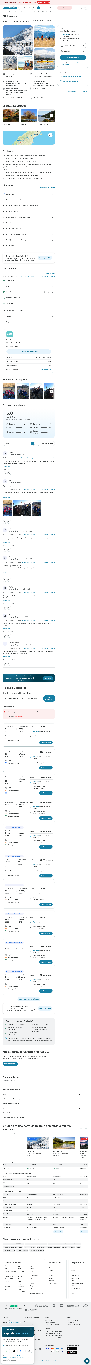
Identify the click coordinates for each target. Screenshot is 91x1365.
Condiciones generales (59, 1360)
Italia (31, 1271)
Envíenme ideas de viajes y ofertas (17, 1345)
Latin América (9, 1276)
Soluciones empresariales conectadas (35, 1324)
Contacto (76, 7)
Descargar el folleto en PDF (72, 76)
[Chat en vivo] (87, 1361)
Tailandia (20, 1276)
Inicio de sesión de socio (52, 1340)
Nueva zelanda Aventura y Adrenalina (36, 1244)
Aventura (73, 1268)
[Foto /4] (7, 508)
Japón (19, 1268)
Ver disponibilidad (49, 698)
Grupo (78, 1247)
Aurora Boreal (75, 1275)
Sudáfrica (7, 1286)
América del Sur (9, 1279)
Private (73, 1296)
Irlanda (32, 1268)
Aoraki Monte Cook (30, 1247)
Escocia (32, 1280)
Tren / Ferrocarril (75, 1288)
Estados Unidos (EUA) (36, 1293)
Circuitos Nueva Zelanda (37, 1250)
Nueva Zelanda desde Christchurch (13, 1244)
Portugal (32, 1278)
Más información (46, 369)
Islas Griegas (21, 1291)
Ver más (82, 1221)
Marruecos (8, 1284)
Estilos (45, 7)
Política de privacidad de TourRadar (18, 1357)
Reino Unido (21, 1286)
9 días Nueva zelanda (55, 1244)
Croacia (20, 1281)
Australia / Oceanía (10, 1271)
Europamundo (53, 1283)
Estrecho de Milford (22, 1250)
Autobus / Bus (75, 1285)
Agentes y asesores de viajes (54, 1331)
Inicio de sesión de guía (52, 1324)
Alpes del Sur (41, 1247)
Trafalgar (51, 1280)
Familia (73, 1293)
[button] (41, 732)
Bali (6, 1289)
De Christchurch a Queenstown (72, 1244)
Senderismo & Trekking (77, 1273)
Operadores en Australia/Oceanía (13, 1247)
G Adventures (53, 1273)
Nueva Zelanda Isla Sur (53, 1247)
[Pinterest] (40, 1349)
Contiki (51, 1268)
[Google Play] (72, 1352)
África (6, 1266)
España (32, 1283)
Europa (7, 1273)
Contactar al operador (70, 81)
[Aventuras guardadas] (82, 8)
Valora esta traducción (48, 190)
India (19, 1266)
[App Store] (72, 1348)
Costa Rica (33, 1291)
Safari (72, 1280)
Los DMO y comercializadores (54, 1335)
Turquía (32, 1286)
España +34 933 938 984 (74, 1324)
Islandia (32, 1266)
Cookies (48, 1360)
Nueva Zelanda (22, 1271)
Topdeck (51, 1278)
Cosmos (51, 1270)
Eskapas (51, 1285)
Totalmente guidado (9, 1250)
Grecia (19, 1289)
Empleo (11, 1322)
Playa (72, 1291)
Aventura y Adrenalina (68, 1247)
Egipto (7, 1281)
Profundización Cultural (77, 1283)
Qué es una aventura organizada (33, 1322)
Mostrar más (6, 466)
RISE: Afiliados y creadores (53, 1333)
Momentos (53, 7)
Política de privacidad (38, 1360)
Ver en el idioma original (27, 190)
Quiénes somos (7, 1320)
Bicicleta (73, 1270)
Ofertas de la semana (64, 7)
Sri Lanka (20, 1273)
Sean (14, 486)
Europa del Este (22, 1284)
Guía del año (49, 1320)
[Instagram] (35, 1349)
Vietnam (20, 1279)
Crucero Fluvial (75, 1278)
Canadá (32, 1288)
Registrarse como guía (52, 1322)
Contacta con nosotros (73, 1320)
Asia (6, 1268)
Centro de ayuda (71, 1322)
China (6, 1291)
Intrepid (51, 1275)
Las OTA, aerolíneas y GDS (53, 1337)
